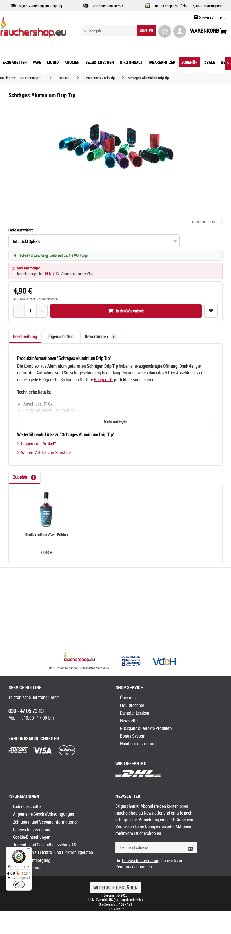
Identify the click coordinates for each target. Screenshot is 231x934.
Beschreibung (25, 336)
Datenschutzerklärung (32, 829)
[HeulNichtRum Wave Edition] (46, 509)
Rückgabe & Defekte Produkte (146, 728)
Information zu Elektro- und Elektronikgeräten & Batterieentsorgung (53, 856)
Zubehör (23, 477)
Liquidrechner (132, 705)
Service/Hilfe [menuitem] (210, 17)
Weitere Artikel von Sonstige (46, 452)
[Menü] (28, 850)
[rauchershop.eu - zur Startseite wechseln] (33, 29)
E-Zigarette (103, 379)
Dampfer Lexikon (134, 713)
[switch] (19, 884)
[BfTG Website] (131, 661)
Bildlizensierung (27, 868)
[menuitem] (118, 30)
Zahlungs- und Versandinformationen (46, 822)
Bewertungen (99, 336)
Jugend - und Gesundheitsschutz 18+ (45, 845)
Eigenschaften (61, 336)
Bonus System (132, 736)
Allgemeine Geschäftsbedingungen (43, 814)
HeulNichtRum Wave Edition (46, 534)
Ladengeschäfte (27, 806)
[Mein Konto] (179, 31)
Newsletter (129, 720)
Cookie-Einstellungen (31, 837)
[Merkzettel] (164, 31)
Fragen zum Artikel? (38, 443)
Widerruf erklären (115, 887)
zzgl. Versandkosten (44, 298)
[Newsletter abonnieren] (189, 847)
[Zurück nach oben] (79, 658)
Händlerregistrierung (138, 743)
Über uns (128, 698)
